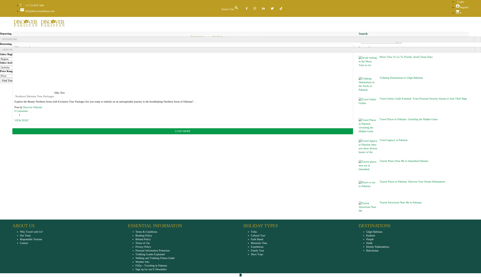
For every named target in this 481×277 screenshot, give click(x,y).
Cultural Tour (258, 235)
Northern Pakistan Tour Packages (34, 96)
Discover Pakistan (32, 107)
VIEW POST (21, 120)
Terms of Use (142, 243)
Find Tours (8, 80)
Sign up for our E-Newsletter (151, 269)
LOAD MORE (183, 131)
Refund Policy (143, 239)
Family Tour (257, 250)
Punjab (370, 239)
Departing (5, 33)
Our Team (25, 235)
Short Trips (257, 254)
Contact (24, 243)
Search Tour (230, 8)
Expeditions (257, 246)
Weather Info (142, 261)
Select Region (7, 54)
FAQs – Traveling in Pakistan (151, 265)
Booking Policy (143, 235)
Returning (6, 44)
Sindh (369, 243)
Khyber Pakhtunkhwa (377, 246)
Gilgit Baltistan (374, 231)
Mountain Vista (259, 243)
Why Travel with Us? (31, 231)
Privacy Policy (143, 246)
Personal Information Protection (152, 250)
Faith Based (257, 239)
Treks (254, 231)
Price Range (7, 71)
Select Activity (8, 62)
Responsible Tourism (31, 239)
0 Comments (21, 111)
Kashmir (370, 235)
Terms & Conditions (146, 231)
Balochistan (372, 250)
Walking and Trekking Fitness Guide (155, 258)
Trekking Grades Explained (150, 254)
